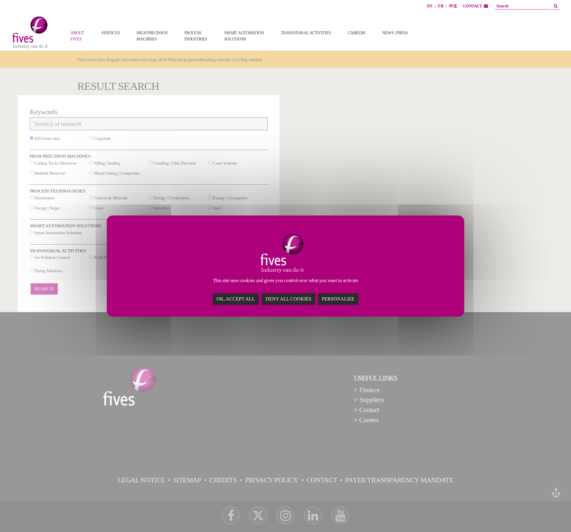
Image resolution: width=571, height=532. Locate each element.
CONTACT (472, 6)
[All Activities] (426, 42)
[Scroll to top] (555, 516)
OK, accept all (236, 298)
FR (440, 6)
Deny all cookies (288, 298)
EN (429, 6)
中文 (453, 6)
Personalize (338, 298)
